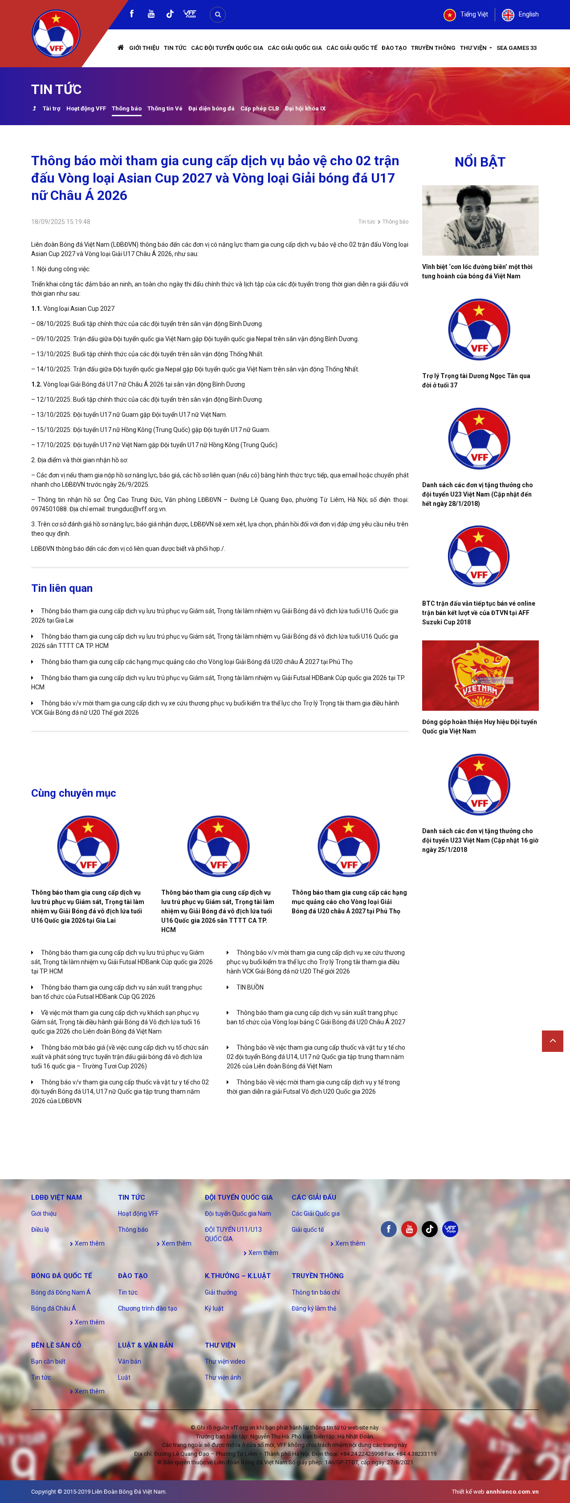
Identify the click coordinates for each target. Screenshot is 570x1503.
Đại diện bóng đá (211, 108)
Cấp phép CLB (259, 108)
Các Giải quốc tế (351, 48)
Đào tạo (394, 48)
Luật (124, 1377)
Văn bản (129, 1361)
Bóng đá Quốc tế (61, 1276)
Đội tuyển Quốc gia (239, 1197)
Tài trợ (52, 108)
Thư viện (474, 48)
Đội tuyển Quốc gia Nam (238, 1213)
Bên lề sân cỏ (56, 1345)
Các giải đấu (314, 1197)
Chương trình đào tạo (147, 1308)
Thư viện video (225, 1361)
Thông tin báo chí (316, 1292)
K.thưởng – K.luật (238, 1276)
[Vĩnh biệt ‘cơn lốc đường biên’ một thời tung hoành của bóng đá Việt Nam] (480, 220)
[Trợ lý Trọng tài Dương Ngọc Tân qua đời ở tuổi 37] (480, 329)
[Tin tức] (34, 109)
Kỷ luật (214, 1308)
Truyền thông (433, 48)
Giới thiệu (144, 48)
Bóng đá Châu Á (53, 1308)
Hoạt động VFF (86, 108)
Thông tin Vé (165, 108)
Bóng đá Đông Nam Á (61, 1292)
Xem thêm (89, 1243)
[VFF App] (189, 15)
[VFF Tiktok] (170, 15)
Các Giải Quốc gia (295, 48)
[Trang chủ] (121, 48)
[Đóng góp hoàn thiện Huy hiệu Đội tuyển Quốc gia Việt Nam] (480, 675)
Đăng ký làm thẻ (314, 1308)
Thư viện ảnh (223, 1377)
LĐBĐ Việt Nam (56, 1197)
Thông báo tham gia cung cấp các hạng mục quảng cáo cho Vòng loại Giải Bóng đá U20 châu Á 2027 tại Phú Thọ (197, 661)
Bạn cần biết (48, 1361)
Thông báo (127, 108)
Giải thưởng (221, 1292)
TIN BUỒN (250, 987)
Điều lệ (40, 1229)
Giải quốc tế (308, 1229)
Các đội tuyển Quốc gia (227, 48)
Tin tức (175, 48)
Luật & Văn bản (145, 1345)
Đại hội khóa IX (305, 108)
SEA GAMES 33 (517, 48)
